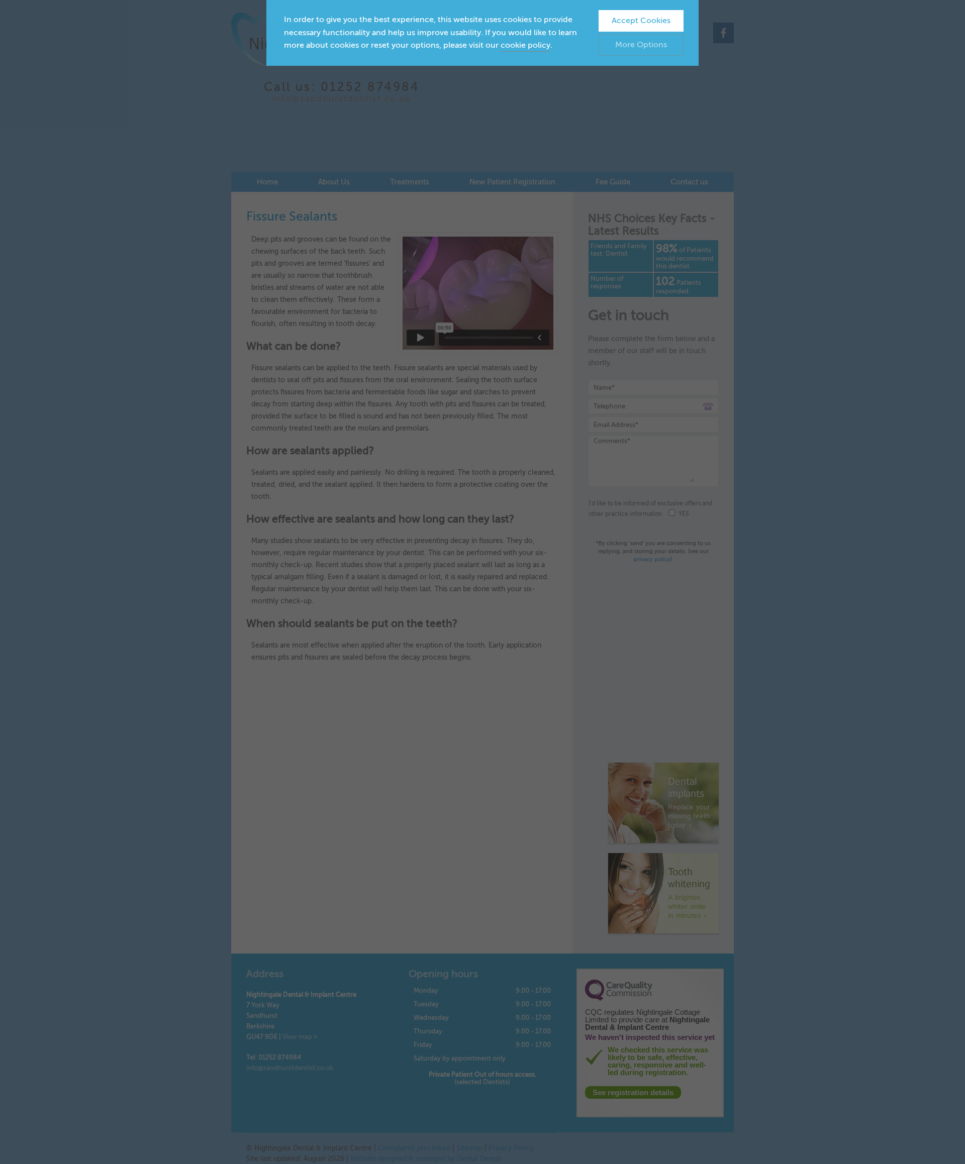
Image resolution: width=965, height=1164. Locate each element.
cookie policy (525, 45)
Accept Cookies (641, 20)
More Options (641, 44)
